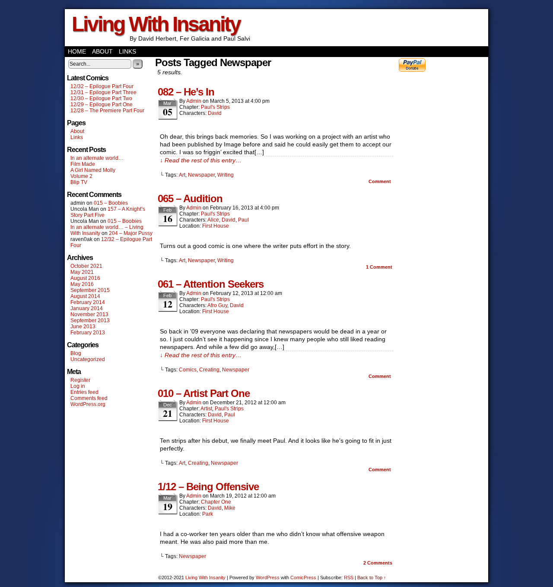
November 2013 (89, 314)
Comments (377, 562)
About (102, 51)
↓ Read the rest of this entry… (201, 160)
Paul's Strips (215, 107)
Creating (209, 370)
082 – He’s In (186, 92)
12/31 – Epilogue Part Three (103, 92)
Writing (225, 175)
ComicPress (303, 577)
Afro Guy (217, 305)
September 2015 (90, 290)
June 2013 (82, 327)
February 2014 (87, 302)
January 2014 (86, 308)
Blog (75, 353)
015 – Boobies (111, 203)
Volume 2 (81, 176)
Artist (206, 409)
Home (77, 51)
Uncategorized (87, 359)
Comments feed (89, 398)
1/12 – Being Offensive (208, 486)
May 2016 (82, 284)
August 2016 (85, 278)
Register (80, 380)
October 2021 (86, 266)
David (215, 113)
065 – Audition (190, 198)
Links (127, 51)
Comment (380, 181)
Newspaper (201, 175)
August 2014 (85, 296)
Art (182, 175)
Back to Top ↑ (371, 577)
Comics (188, 370)
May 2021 (82, 272)
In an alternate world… (97, 158)
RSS (348, 577)
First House (215, 226)
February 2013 (87, 333)
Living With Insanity (156, 24)
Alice (213, 220)
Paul (243, 220)
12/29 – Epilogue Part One (101, 105)
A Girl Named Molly (92, 170)
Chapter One (216, 502)
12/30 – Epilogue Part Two (101, 98)
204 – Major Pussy (131, 233)
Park (207, 514)
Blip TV (78, 182)
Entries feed (84, 392)
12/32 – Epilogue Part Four (101, 86)
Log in (77, 386)
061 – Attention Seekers (211, 284)
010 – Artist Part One (204, 393)
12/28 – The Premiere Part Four (107, 111)
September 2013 (90, 320)
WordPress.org (87, 404)
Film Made (82, 164)
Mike (229, 508)
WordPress (268, 577)
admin (193, 101)
